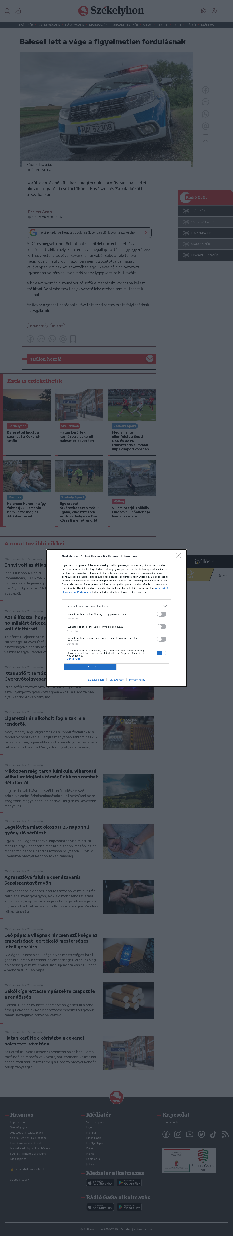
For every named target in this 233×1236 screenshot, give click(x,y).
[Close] (179, 556)
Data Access (116, 679)
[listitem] (116, 606)
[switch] (161, 614)
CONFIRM (90, 666)
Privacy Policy (137, 679)
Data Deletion (96, 679)
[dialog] (116, 618)
